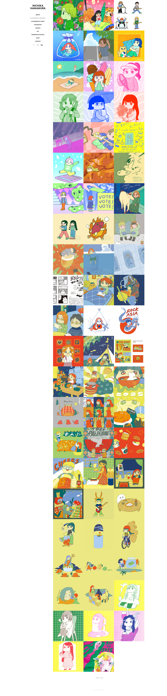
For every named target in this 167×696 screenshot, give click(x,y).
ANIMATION (38, 24)
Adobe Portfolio (101, 690)
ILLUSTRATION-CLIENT (37, 21)
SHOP (38, 38)
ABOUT (38, 15)
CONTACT (38, 41)
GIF (38, 31)
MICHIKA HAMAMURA (37, 7)
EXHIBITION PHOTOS (37, 34)
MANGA (37, 28)
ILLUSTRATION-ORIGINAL (37, 18)
